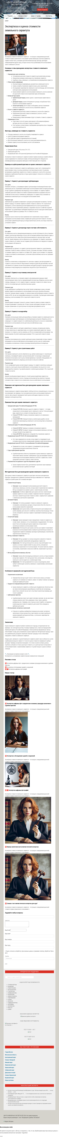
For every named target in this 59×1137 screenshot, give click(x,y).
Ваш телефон (8, 939)
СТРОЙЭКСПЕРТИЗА (12, 984)
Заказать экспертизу (42, 9)
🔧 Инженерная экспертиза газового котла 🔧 (17, 654)
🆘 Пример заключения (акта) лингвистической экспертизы (22, 847)
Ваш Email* (7, 930)
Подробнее (25, 1133)
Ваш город (7, 945)
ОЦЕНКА (10, 999)
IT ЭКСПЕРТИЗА (11, 991)
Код (8, 920)
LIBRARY (6, 20)
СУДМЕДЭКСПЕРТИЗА (12, 1002)
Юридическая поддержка (29, 972)
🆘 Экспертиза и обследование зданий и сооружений (19, 667)
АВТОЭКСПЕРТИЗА (12, 989)
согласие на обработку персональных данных (21, 951)
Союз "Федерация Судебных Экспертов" (29, 1117)
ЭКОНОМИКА (11, 1004)
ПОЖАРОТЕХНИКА (12, 988)
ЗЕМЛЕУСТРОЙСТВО (12, 996)
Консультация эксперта (29, 1085)
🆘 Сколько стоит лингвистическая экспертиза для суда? (21, 903)
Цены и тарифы (36, 16)
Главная (10, 16)
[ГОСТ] (29, 1032)
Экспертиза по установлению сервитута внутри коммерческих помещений (24, 656)
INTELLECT (10, 1007)
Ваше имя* (7, 933)
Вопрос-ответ (23, 16)
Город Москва (9, 1052)
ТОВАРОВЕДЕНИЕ (11, 998)
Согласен (1, 1136)
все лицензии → (9, 1025)
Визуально (6, 920)
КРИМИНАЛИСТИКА (12, 993)
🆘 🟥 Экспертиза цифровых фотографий (16, 669)
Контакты (49, 16)
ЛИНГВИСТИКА (11, 1006)
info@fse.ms (42, 7)
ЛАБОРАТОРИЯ (11, 994)
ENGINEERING (11, 986)
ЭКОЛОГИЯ (10, 1001)
